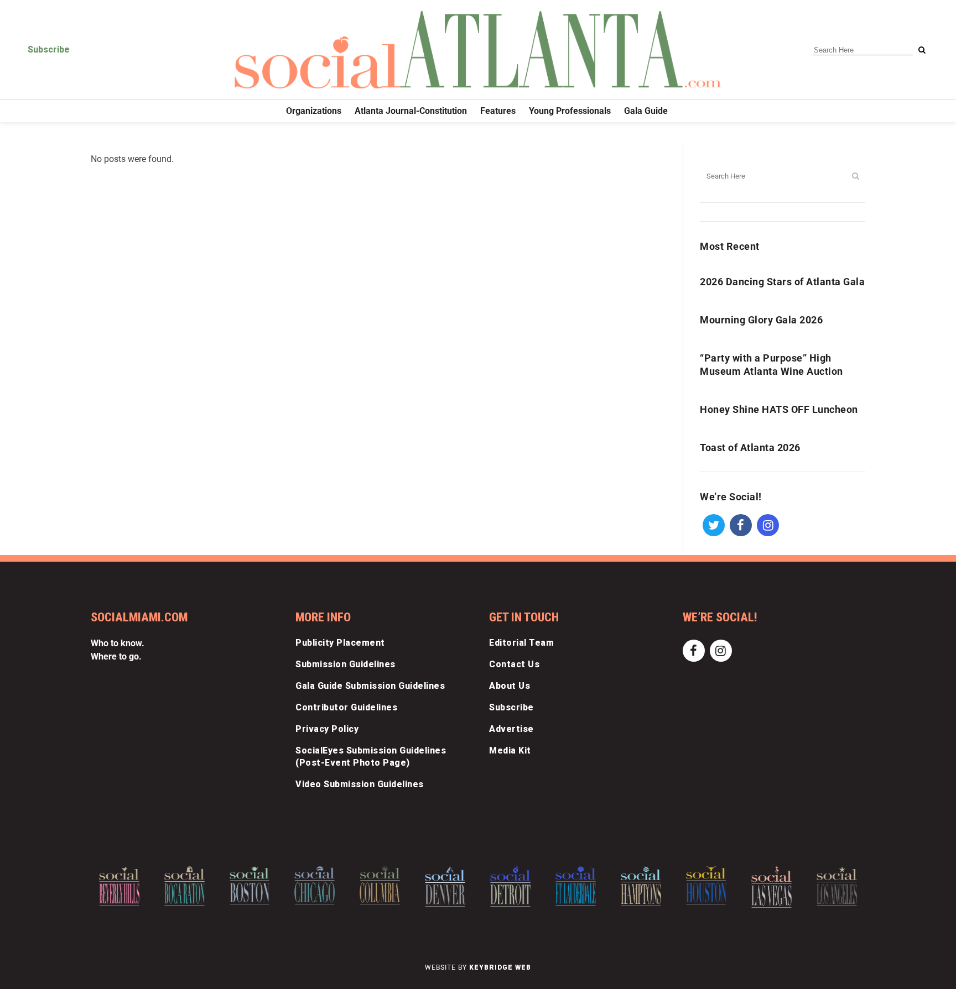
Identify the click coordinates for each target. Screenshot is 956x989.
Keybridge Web (500, 967)
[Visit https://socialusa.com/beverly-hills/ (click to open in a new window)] (119, 886)
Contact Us (514, 664)
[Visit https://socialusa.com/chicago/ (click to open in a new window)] (315, 885)
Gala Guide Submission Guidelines (370, 686)
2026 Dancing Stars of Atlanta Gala (782, 281)
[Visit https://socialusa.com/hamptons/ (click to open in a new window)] (641, 886)
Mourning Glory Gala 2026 (761, 320)
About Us (509, 686)
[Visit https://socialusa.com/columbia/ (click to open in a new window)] (380, 885)
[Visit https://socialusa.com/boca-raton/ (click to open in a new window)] (184, 886)
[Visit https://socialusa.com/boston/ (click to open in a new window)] (250, 885)
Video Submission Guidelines (359, 784)
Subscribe (49, 49)
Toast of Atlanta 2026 (750, 447)
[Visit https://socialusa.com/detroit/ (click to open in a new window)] (510, 886)
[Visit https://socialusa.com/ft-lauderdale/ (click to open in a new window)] (575, 885)
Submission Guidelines (345, 664)
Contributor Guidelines (346, 707)
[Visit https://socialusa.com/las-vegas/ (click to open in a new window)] (771, 887)
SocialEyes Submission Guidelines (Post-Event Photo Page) (370, 756)
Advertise (511, 729)
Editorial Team (521, 642)
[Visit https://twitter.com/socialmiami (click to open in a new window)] (713, 524)
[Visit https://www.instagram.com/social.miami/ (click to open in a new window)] (767, 524)
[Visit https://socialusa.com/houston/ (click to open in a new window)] (706, 885)
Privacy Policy (326, 729)
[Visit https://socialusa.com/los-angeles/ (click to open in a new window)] (837, 886)
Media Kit (510, 750)
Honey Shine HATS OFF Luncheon (779, 409)
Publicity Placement (340, 642)
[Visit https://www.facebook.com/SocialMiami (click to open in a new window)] (740, 524)
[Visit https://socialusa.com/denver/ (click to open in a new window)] (445, 886)
